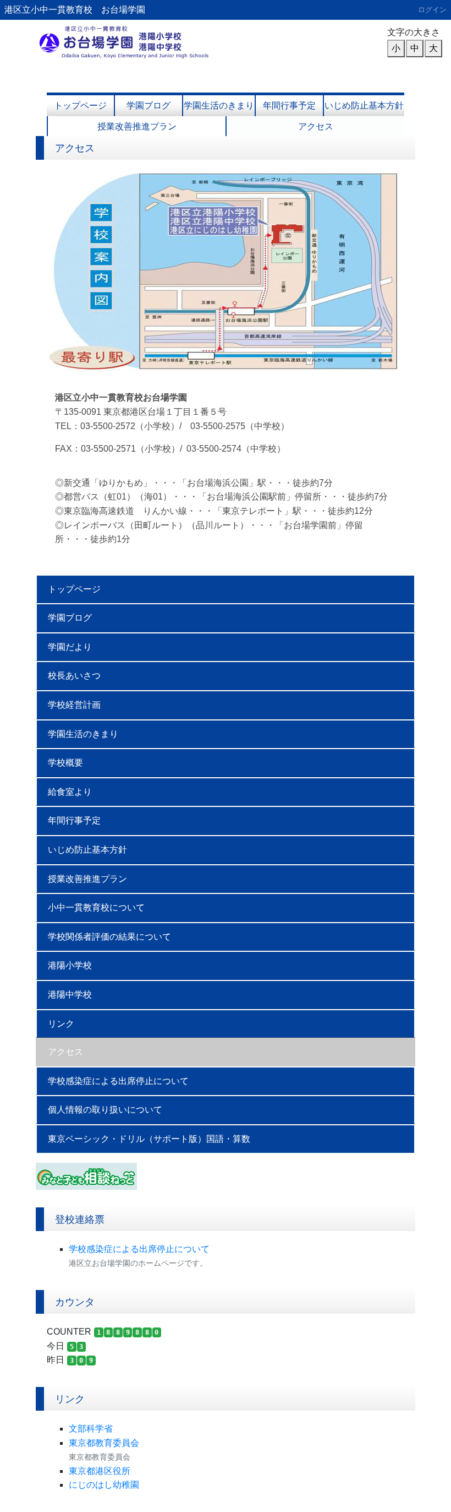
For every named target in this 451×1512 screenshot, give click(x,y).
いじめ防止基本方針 (364, 105)
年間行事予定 (289, 105)
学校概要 (65, 762)
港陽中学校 (70, 994)
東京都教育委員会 (104, 1443)
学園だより (70, 647)
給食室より (70, 791)
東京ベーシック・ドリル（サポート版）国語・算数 (149, 1139)
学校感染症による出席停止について (118, 1081)
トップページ (80, 105)
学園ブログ (148, 105)
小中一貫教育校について (96, 907)
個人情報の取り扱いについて (105, 1109)
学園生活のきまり (219, 105)
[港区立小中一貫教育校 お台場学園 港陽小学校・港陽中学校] (126, 41)
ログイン (432, 10)
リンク (61, 1023)
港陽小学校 (70, 965)
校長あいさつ (74, 675)
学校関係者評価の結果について (109, 936)
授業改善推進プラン (137, 126)
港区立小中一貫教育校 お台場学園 (74, 9)
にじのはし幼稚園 (104, 1484)
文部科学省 (91, 1428)
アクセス (315, 126)
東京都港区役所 (99, 1471)
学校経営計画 (74, 704)
